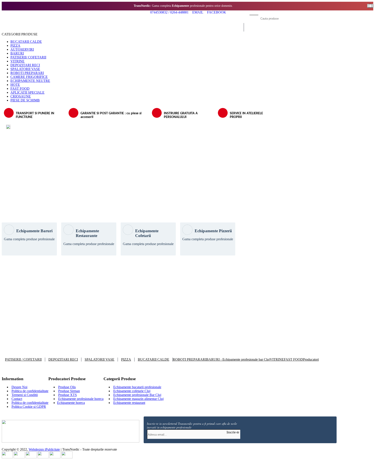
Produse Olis (67, 387)
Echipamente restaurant (129, 403)
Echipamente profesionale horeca (81, 399)
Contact (17, 399)
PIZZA (126, 359)
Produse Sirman (69, 391)
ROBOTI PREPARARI (189, 359)
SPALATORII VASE (99, 359)
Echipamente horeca (71, 403)
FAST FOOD (293, 359)
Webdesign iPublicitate (44, 449)
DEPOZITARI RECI (63, 359)
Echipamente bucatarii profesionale (137, 387)
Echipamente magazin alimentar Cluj (138, 399)
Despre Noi (19, 387)
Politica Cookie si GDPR (29, 406)
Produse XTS (67, 395)
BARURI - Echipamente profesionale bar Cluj (238, 359)
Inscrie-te (233, 432)
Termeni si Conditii (25, 395)
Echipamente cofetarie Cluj (131, 391)
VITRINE (277, 359)
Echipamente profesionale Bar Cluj (137, 395)
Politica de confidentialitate (30, 391)
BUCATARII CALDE (153, 359)
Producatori (311, 359)
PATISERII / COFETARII (23, 359)
